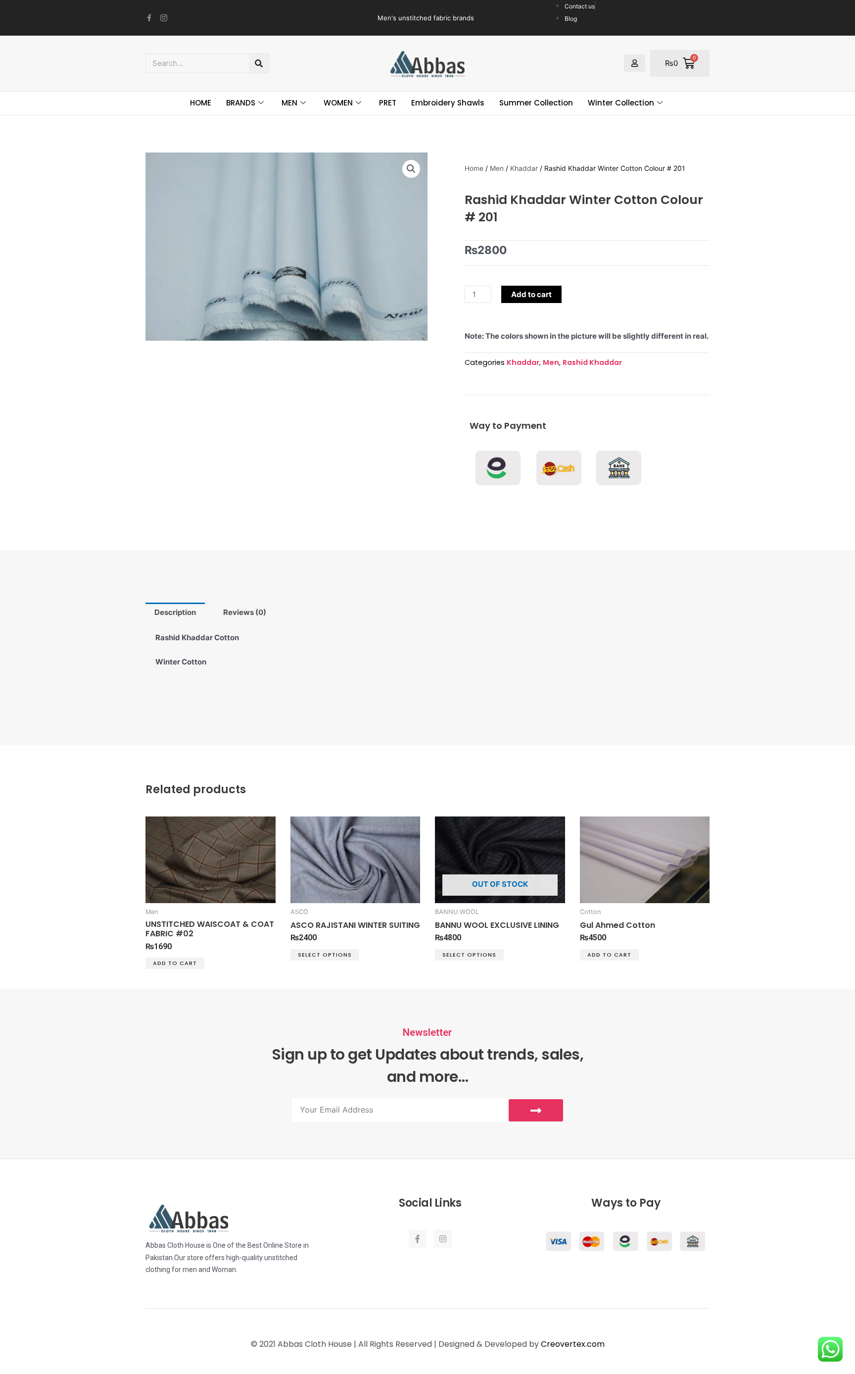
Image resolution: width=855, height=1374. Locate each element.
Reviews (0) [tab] (244, 612)
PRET (387, 103)
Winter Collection (621, 103)
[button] (411, 169)
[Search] (259, 63)
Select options (325, 955)
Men (497, 168)
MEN (289, 103)
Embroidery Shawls (447, 103)
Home (474, 168)
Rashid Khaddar (592, 362)
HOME (200, 103)
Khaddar (524, 168)
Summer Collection (536, 103)
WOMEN (338, 103)
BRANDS (240, 103)
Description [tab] (175, 612)
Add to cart (531, 294)
